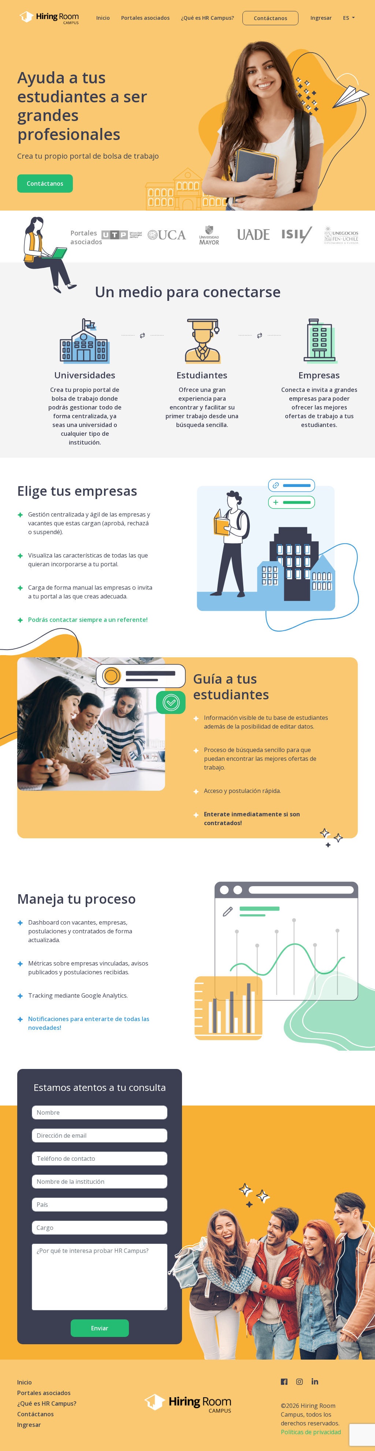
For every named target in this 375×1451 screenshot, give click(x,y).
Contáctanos (270, 18)
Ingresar (321, 17)
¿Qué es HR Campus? (207, 17)
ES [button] (346, 17)
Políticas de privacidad (311, 1432)
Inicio (103, 17)
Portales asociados (145, 17)
